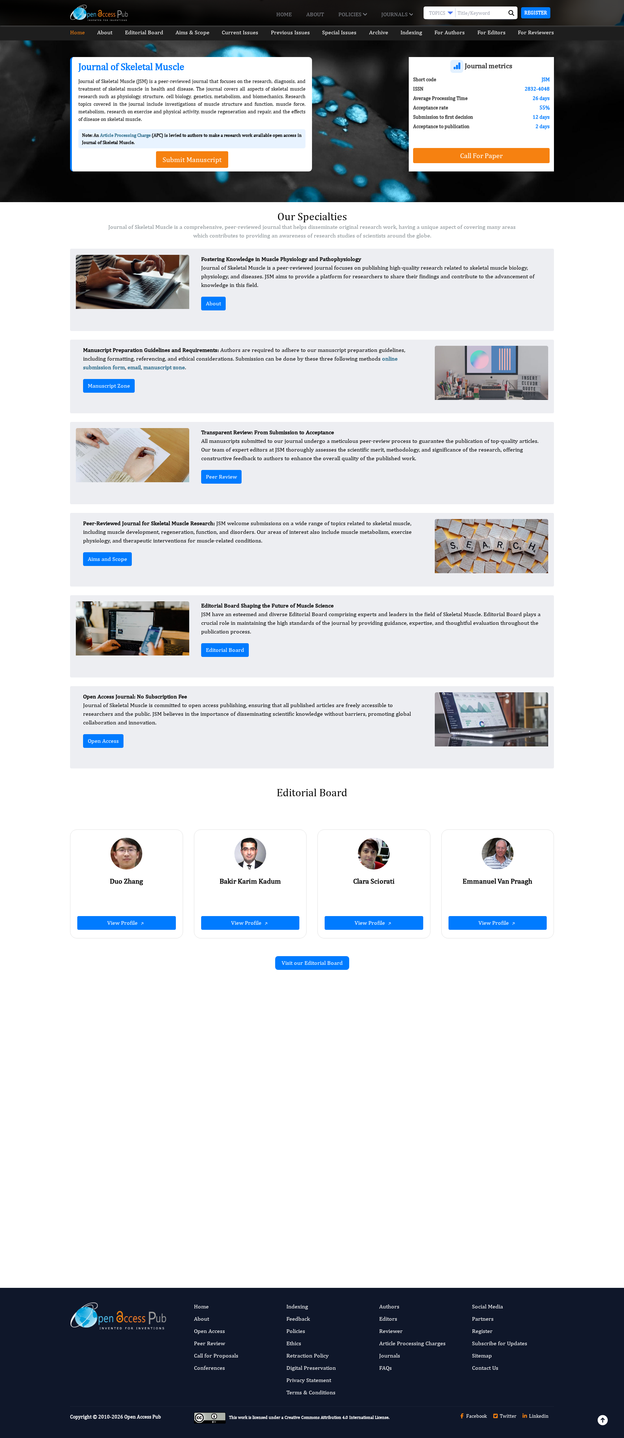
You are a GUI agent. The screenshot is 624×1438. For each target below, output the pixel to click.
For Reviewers (536, 32)
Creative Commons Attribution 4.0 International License (337, 1417)
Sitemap (482, 1355)
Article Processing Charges (412, 1343)
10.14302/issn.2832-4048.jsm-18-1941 (478, 1209)
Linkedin (538, 1416)
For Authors (449, 32)
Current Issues (240, 32)
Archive (378, 32)
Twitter (507, 1416)
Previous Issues (290, 32)
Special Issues (339, 32)
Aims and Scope (107, 558)
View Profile (123, 922)
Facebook (476, 1416)
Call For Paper (481, 155)
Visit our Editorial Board (312, 962)
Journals (395, 14)
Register (535, 13)
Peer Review (221, 476)
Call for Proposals (216, 1355)
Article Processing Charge (125, 135)
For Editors (491, 32)
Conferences (209, 1367)
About (315, 14)
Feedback (298, 1318)
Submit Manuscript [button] (192, 159)
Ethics (293, 1343)
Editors (388, 1318)
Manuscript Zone (109, 385)
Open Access (103, 740)
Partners (483, 1318)
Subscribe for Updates (499, 1343)
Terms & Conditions (310, 1392)
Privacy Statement (308, 1380)
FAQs (385, 1367)
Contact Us (485, 1367)
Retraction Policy (307, 1355)
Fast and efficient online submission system (268, 1239)
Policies (350, 14)
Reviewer (391, 1331)
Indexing (411, 32)
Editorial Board (144, 32)
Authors (389, 1306)
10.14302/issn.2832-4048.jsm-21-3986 (231, 1115)
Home (284, 14)
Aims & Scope (192, 32)
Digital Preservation (311, 1367)
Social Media (487, 1306)
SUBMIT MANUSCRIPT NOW (384, 1239)
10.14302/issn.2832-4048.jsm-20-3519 (478, 1093)
